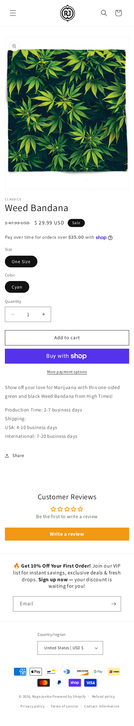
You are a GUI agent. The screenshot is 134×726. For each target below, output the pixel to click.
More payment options (67, 371)
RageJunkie (42, 696)
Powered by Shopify (69, 696)
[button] (13, 13)
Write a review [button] (67, 534)
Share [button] (18, 455)
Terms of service (64, 706)
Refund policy (103, 696)
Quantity (13, 301)
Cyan (17, 287)
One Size (21, 261)
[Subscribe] (113, 604)
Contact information (101, 706)
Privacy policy (32, 706)
